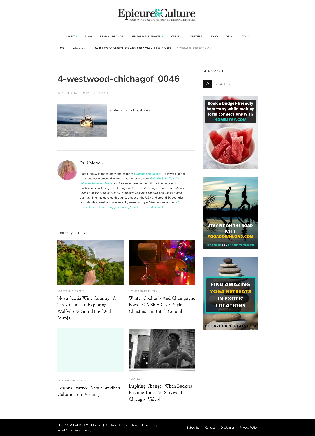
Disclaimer (227, 428)
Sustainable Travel (146, 36)
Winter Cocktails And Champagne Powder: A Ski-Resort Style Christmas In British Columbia (162, 305)
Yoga (246, 36)
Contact (210, 428)
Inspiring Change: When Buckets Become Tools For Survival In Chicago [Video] (160, 393)
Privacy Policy (82, 430)
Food (214, 36)
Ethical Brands (111, 36)
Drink (230, 36)
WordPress (64, 430)
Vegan (175, 36)
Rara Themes (132, 425)
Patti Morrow (69, 93)
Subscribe (193, 428)
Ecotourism (78, 48)
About (70, 36)
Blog (88, 36)
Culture (196, 36)
